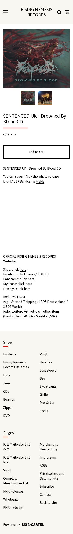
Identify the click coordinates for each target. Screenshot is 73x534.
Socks (44, 411)
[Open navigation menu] (5, 12)
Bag (42, 378)
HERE (40, 181)
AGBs (43, 465)
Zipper (8, 407)
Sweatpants (48, 386)
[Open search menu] (59, 12)
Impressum (48, 457)
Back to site (48, 502)
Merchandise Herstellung (49, 447)
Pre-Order (47, 402)
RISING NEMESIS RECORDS (36, 12)
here (23, 269)
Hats (6, 375)
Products (9, 354)
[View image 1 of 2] (28, 98)
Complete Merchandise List (15, 481)
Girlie (44, 394)
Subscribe (47, 486)
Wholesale (11, 499)
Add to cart (37, 152)
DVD (6, 415)
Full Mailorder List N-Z (16, 459)
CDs (6, 391)
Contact (45, 494)
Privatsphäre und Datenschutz (52, 476)
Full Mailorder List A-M (16, 447)
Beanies (9, 399)
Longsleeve (48, 370)
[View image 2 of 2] (45, 98)
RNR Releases (13, 491)
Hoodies (46, 362)
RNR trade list (13, 507)
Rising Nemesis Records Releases (16, 364)
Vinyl (43, 354)
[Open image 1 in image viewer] (36, 58)
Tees (6, 383)
